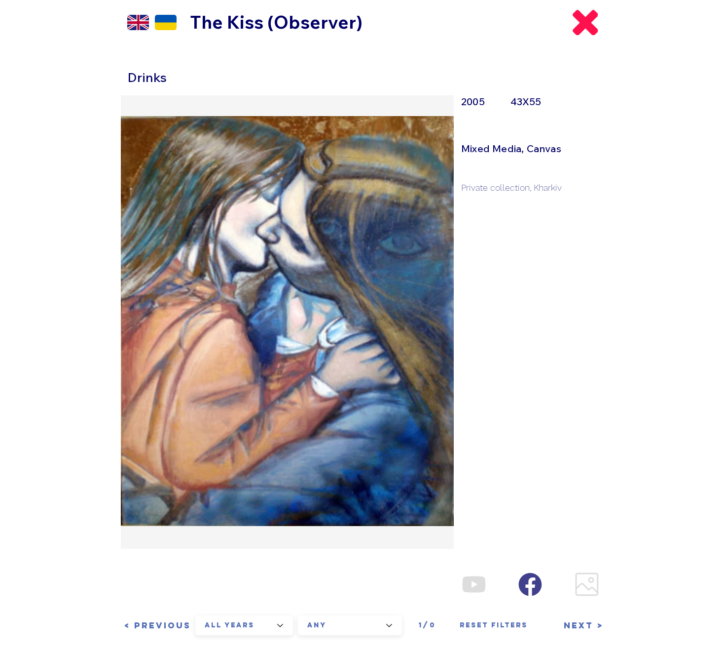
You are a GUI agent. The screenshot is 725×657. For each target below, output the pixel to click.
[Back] (585, 22)
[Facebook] (530, 584)
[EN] (138, 22)
